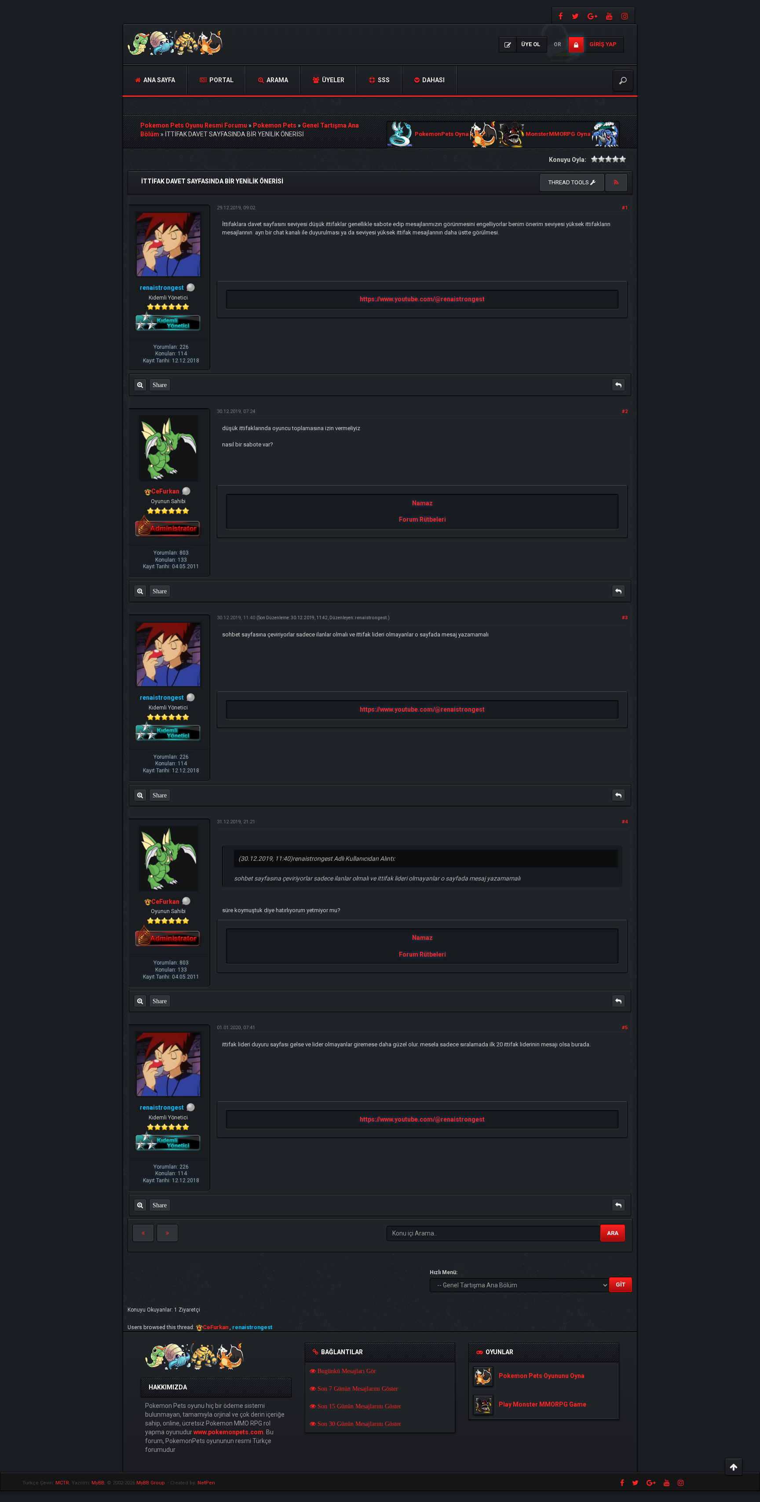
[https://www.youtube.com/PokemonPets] (609, 15)
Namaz (422, 503)
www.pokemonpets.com (228, 1432)
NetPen (206, 1483)
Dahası (433, 80)
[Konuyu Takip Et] (616, 182)
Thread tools (569, 182)
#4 (625, 822)
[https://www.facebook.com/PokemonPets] (559, 15)
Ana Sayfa (158, 80)
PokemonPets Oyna (441, 134)
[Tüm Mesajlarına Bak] (140, 385)
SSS (383, 80)
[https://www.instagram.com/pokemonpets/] (626, 15)
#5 (625, 1028)
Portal (221, 80)
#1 (625, 208)
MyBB (97, 1483)
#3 (625, 618)
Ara (612, 1233)
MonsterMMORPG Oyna (558, 134)
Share (160, 385)
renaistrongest (371, 617)
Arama (276, 80)
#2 (625, 411)
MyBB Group (150, 1483)
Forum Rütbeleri (422, 519)
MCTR (62, 1483)
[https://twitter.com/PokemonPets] (575, 15)
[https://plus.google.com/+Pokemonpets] (592, 15)
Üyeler (332, 80)
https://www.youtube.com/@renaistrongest (422, 299)
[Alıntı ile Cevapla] (618, 385)
